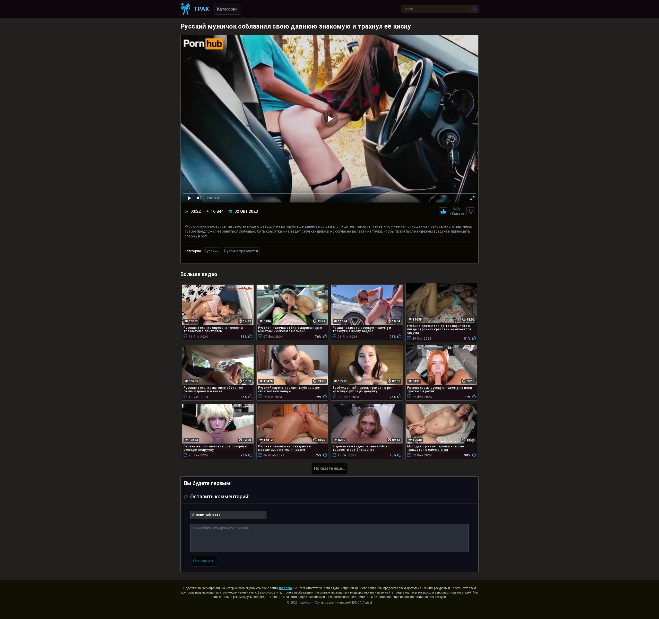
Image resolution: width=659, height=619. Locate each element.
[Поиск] (474, 9)
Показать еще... (329, 468)
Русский (211, 251)
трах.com (285, 588)
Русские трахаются (241, 251)
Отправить (203, 561)
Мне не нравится (470, 211)
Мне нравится (443, 211)
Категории (227, 9)
